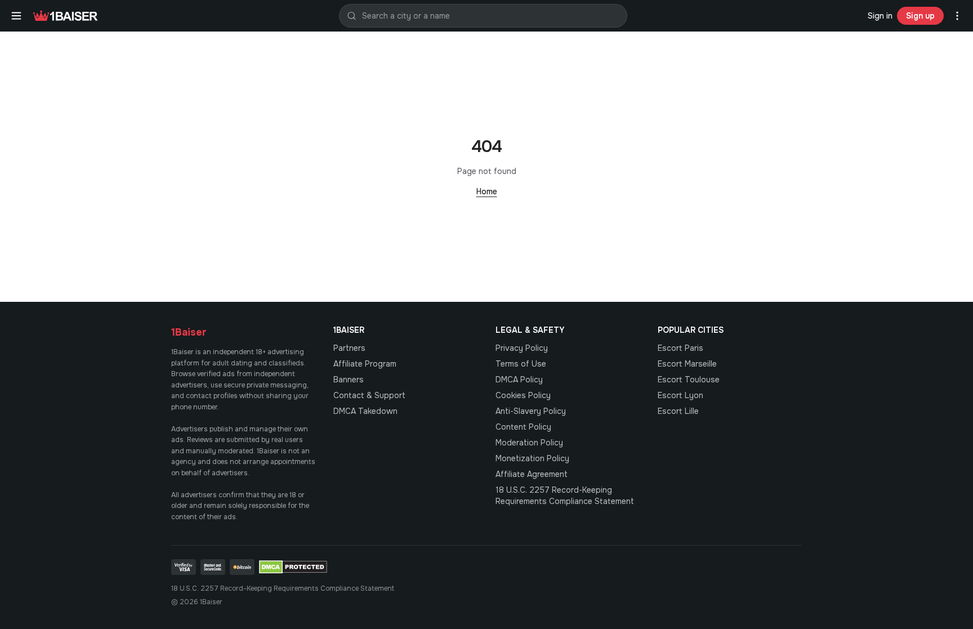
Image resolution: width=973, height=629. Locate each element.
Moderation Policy (529, 443)
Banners (348, 379)
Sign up (920, 16)
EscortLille (678, 411)
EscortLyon (680, 395)
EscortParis (680, 348)
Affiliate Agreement (532, 474)
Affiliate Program (364, 364)
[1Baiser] (65, 15)
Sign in (880, 16)
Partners (349, 348)
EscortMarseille (687, 364)
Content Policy (523, 427)
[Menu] (16, 15)
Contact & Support (369, 395)
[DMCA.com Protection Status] (293, 567)
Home (486, 191)
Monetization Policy (532, 458)
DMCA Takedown (365, 411)
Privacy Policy (522, 348)
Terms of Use (521, 364)
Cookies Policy (523, 395)
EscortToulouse (689, 379)
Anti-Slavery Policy (531, 411)
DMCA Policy (519, 379)
